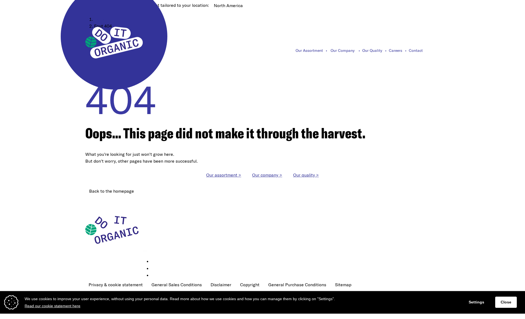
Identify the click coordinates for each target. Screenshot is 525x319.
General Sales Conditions (176, 284)
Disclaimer (221, 284)
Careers (395, 50)
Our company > (267, 175)
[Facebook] (155, 269)
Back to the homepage (111, 191)
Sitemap (343, 284)
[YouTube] (155, 275)
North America (228, 5)
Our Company (343, 50)
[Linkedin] (155, 262)
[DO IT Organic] (114, 229)
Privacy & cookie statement (116, 284)
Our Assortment (309, 50)
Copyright (249, 284)
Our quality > (306, 175)
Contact (416, 50)
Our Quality (372, 50)
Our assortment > (223, 175)
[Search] (437, 50)
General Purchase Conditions (297, 284)
